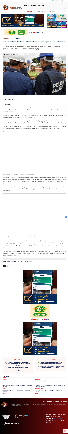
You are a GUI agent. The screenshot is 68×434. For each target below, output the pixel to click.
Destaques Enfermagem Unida (50, 371)
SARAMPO (21, 378)
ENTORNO (42, 372)
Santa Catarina (9, 378)
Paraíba (45, 376)
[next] (66, 11)
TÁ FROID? (59, 378)
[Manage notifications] (65, 431)
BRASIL (25, 369)
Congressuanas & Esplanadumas (14, 370)
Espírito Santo (53, 372)
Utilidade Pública (58, 380)
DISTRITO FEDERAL (10, 372)
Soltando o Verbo (52, 378)
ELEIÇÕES (24, 372)
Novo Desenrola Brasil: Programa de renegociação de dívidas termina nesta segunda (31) (50, 395)
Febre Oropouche (35, 374)
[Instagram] (54, 402)
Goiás (45, 374)
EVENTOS (10, 374)
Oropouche (37, 376)
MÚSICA (20, 376)
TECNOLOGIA (40, 380)
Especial (47, 372)
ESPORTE (59, 372)
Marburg (34, 375)
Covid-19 (35, 370)
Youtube (50, 401)
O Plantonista (26, 376)
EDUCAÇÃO (18, 372)
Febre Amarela (27, 374)
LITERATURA (23, 375)
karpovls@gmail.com (58, 418)
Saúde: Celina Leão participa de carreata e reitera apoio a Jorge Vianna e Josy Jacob (17, 386)
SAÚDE (26, 378)
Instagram (57, 401)
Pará (41, 376)
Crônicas (48, 370)
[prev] (64, 11)
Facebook (65, 401)
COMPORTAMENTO (51, 369)
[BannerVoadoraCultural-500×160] (57, 24)
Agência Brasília (10, 266)
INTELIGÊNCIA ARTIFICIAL (53, 374)
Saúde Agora (31, 378)
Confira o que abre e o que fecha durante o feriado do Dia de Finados (51, 366)
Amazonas (16, 369)
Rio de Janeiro (50, 377)
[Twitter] (41, 402)
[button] (65, 8)
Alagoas (11, 369)
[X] (64, 1)
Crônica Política (42, 370)
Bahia (21, 369)
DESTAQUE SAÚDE (33, 371)
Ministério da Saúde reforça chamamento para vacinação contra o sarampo (48, 391)
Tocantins (51, 380)
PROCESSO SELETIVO (14, 377)
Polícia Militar (21, 261)
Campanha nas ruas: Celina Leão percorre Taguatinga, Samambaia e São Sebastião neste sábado (50, 386)
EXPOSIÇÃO (15, 374)
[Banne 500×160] (57, 17)
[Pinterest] (61, 99)
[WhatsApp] (64, 99)
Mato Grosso (39, 375)
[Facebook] (55, 99)
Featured (21, 374)
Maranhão (29, 375)
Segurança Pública (29, 261)
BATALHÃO (8, 261)
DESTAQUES (41, 371)
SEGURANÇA (6, 38)
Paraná (49, 376)
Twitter (43, 401)
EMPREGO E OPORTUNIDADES (33, 372)
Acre (7, 369)
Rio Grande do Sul (58, 377)
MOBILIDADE (10, 376)
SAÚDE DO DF (38, 378)
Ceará (29, 369)
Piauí (60, 376)
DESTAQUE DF (26, 371)
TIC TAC (46, 380)
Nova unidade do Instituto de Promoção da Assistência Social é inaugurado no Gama (18, 395)
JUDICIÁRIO (17, 375)
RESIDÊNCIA (43, 377)
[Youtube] (66, 1)
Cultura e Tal (59, 370)
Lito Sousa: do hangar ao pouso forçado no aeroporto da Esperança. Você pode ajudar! (18, 391)
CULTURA (53, 370)
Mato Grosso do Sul (48, 375)
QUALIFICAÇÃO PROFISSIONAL (34, 377)
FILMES (41, 374)
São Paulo (16, 378)
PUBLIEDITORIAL (23, 377)
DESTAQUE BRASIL (18, 371)
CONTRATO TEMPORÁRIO (27, 370)
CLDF (40, 369)
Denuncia (11, 371)
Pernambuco (55, 376)
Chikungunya (34, 369)
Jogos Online (10, 375)
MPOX (16, 376)
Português (55, 0)
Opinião (31, 376)
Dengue (6, 371)
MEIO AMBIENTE (56, 375)
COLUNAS (44, 369)
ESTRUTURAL (14, 261)
